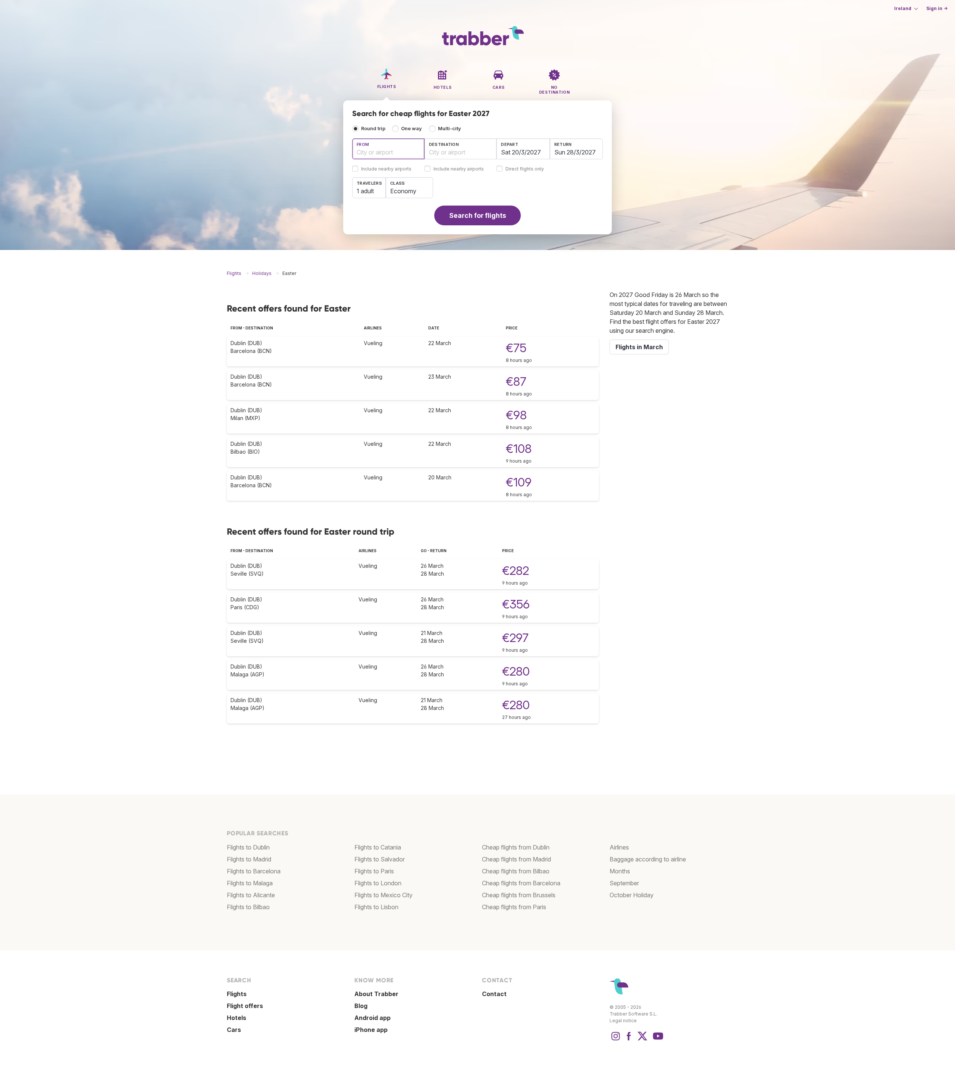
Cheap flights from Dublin (515, 847)
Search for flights (477, 215)
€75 (516, 348)
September (624, 883)
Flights (237, 994)
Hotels (236, 1017)
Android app (372, 1017)
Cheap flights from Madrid (516, 859)
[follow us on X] (642, 1039)
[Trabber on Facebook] (629, 1039)
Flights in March (639, 347)
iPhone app (371, 1029)
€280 (516, 671)
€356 (516, 604)
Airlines (619, 847)
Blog (360, 1006)
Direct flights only (524, 169)
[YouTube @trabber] (657, 1039)
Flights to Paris (374, 871)
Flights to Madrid (249, 859)
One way (411, 128)
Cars (234, 1029)
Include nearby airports (386, 169)
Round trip (373, 128)
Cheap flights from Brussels (518, 895)
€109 (519, 482)
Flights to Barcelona (254, 871)
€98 (516, 415)
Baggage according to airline (648, 859)
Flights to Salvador (379, 859)
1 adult (365, 191)
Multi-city (449, 128)
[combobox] (388, 148)
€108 (519, 448)
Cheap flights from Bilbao (515, 871)
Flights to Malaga (250, 883)
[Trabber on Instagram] (615, 1039)
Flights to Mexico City (383, 895)
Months (620, 871)
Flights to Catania (377, 847)
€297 (515, 637)
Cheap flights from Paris (514, 907)
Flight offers (245, 1006)
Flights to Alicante (251, 895)
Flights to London (377, 883)
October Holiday (632, 895)
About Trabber (376, 994)
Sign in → (937, 8)
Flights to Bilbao (248, 907)
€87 (516, 381)
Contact (494, 994)
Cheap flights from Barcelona (521, 883)
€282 (515, 570)
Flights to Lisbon (376, 907)
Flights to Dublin (248, 847)
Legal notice (623, 1020)
